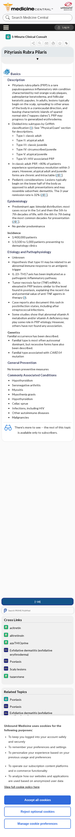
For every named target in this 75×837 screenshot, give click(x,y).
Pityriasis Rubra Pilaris (25, 51)
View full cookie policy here (22, 787)
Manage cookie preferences (38, 823)
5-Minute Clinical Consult (29, 36)
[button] (64, 27)
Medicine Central (28, 7)
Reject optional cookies (38, 811)
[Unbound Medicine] (66, 6)
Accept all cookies (37, 800)
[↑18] (37, 601)
